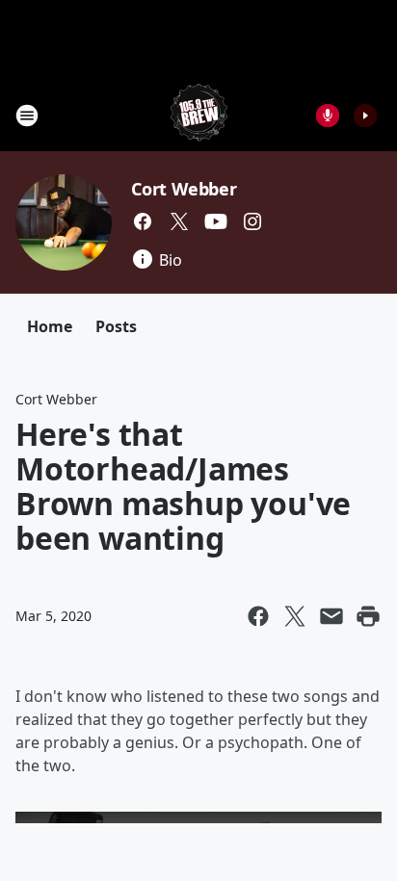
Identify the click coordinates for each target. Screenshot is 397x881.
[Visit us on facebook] (142, 221)
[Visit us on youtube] (215, 221)
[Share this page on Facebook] (258, 616)
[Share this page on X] (294, 616)
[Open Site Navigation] (27, 115)
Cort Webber (184, 188)
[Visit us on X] (179, 221)
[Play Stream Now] (365, 115)
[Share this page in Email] (331, 616)
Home (49, 326)
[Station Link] (199, 115)
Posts (116, 326)
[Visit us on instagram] (252, 221)
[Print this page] (368, 616)
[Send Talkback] (327, 115)
